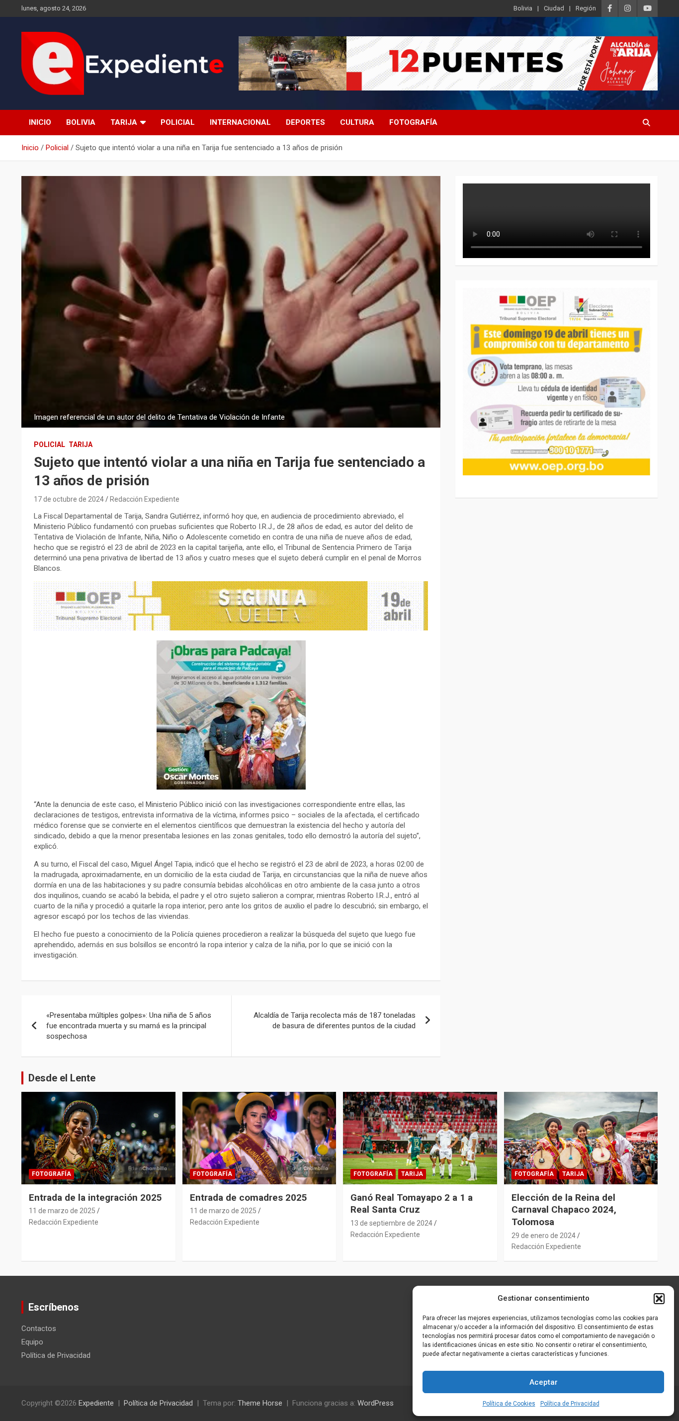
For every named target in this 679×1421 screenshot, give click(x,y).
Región (586, 8)
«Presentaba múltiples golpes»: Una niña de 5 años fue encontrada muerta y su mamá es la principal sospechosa (128, 1026)
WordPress (375, 1403)
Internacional (240, 122)
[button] (659, 1299)
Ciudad (554, 8)
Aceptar (543, 1382)
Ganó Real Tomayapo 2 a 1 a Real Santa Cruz (411, 1204)
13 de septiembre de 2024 (391, 1223)
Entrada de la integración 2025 (95, 1197)
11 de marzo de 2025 (62, 1211)
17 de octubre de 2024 (69, 499)
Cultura (357, 122)
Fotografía (413, 122)
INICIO (40, 122)
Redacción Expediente (144, 499)
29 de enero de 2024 (543, 1236)
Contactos (38, 1328)
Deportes (305, 122)
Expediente (96, 1403)
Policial (178, 122)
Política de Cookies (509, 1403)
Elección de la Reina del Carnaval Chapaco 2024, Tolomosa (563, 1210)
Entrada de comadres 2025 (248, 1197)
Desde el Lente (61, 1078)
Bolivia (522, 8)
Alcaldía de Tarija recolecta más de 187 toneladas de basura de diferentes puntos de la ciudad (335, 1020)
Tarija (123, 122)
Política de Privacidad (569, 1403)
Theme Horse (260, 1403)
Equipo (32, 1341)
